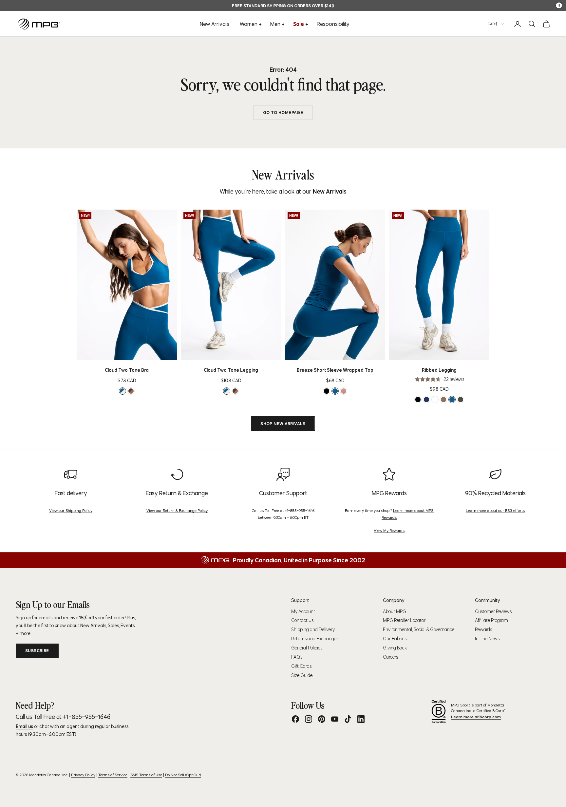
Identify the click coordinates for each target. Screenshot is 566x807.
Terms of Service (112, 774)
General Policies (306, 648)
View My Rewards (389, 530)
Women (248, 24)
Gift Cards (301, 666)
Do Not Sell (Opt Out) (183, 774)
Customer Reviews (493, 611)
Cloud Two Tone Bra (127, 370)
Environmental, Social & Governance (418, 629)
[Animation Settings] (559, 5)
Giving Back (395, 648)
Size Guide (301, 675)
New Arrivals (214, 24)
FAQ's (296, 657)
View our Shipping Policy (70, 510)
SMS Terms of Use (146, 774)
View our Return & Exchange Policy (177, 510)
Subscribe (37, 650)
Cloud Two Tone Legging (231, 370)
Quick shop (137, 353)
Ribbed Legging (439, 370)
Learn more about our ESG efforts (495, 510)
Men (275, 24)
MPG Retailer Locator (404, 620)
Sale (298, 24)
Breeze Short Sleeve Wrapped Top (335, 370)
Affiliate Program (491, 620)
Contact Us (302, 620)
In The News (487, 639)
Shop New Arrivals (283, 423)
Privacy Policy (83, 774)
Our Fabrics (394, 639)
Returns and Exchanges (314, 639)
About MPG (394, 611)
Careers (390, 657)
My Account (303, 611)
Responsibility (333, 24)
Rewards (483, 629)
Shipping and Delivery (313, 629)
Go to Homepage (283, 112)
